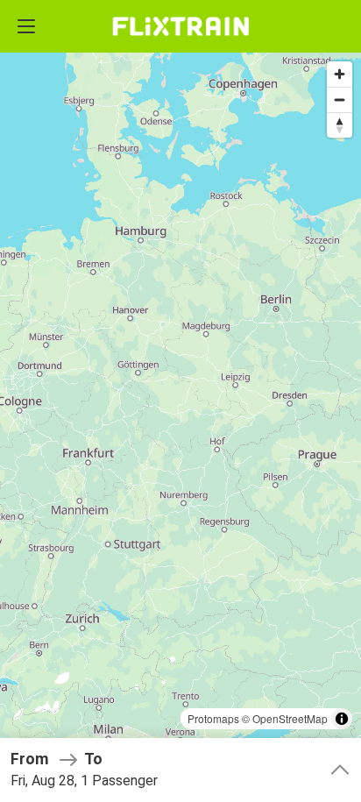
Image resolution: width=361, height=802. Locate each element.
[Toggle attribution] (341, 718)
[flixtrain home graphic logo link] (180, 26)
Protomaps (213, 718)
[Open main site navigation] (26, 26)
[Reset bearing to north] (339, 125)
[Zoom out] (339, 99)
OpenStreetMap (290, 718)
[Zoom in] (339, 74)
